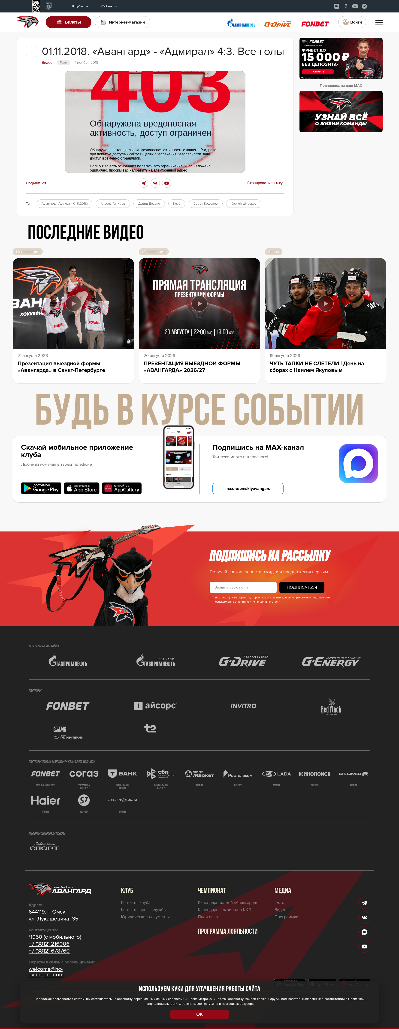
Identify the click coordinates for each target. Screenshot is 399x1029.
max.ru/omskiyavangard (248, 488)
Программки (286, 916)
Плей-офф (208, 916)
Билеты (73, 22)
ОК (199, 1014)
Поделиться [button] (36, 183)
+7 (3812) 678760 (49, 951)
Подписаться (302, 587)
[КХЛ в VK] (336, 6)
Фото (279, 902)
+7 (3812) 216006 (49, 944)
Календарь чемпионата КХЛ (224, 909)
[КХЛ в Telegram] (364, 6)
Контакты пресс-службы (143, 909)
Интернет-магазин (127, 22)
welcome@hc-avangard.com (46, 972)
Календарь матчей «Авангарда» (228, 902)
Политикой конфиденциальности (258, 602)
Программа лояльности (228, 931)
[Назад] (31, 51)
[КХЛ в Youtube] (355, 6)
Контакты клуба (135, 902)
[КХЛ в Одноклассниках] (346, 6)
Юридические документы (145, 916)
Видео (280, 909)
